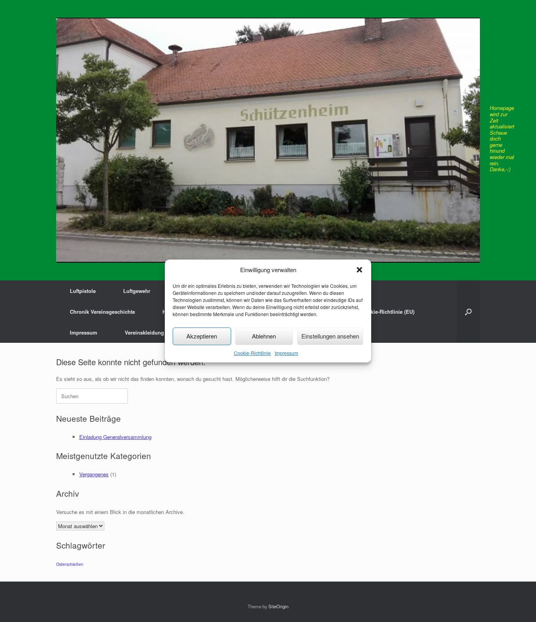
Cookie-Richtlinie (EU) (387, 311)
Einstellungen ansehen (330, 336)
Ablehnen (264, 336)
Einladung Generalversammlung (115, 437)
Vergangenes (94, 474)
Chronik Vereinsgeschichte (102, 311)
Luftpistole (83, 291)
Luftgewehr (136, 291)
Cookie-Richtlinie (252, 352)
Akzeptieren (201, 336)
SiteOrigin (278, 606)
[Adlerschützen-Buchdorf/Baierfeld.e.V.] (268, 140)
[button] (359, 270)
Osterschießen (69, 564)
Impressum (286, 352)
